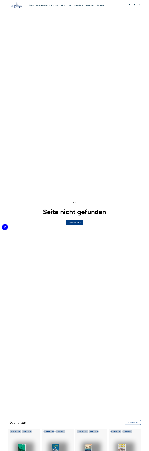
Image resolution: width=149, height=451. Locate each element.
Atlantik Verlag (66, 5)
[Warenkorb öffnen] (139, 5)
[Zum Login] (134, 5)
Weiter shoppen (75, 222)
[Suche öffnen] (130, 5)
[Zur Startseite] (17, 5)
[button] (5, 227)
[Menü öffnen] (9, 5)
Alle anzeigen (133, 422)
